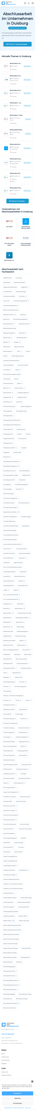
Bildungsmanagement (9, 333)
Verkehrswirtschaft (8, 902)
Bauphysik (23, 314)
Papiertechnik (18, 677)
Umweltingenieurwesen (10, 865)
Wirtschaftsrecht (7, 999)
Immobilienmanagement (21, 484)
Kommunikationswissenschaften (12, 544)
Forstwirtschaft (22, 438)
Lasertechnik (6, 576)
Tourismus (21, 847)
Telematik (23, 838)
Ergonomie (19, 402)
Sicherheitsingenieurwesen (10, 764)
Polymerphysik (7, 714)
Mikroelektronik (7, 659)
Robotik (23, 746)
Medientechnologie (20, 636)
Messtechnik (27, 650)
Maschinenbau (20, 608)
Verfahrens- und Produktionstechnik (13, 884)
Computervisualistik (23, 365)
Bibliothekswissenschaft (9, 328)
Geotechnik (7, 457)
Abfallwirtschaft (7, 278)
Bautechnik (6, 319)
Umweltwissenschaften (10, 875)
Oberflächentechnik (26, 668)
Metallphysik (6, 654)
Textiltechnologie (18, 842)
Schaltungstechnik (8, 751)
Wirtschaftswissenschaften (11, 1003)
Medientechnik (7, 636)
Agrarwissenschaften (19, 282)
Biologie (6, 342)
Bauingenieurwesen (9, 314)
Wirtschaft (19, 962)
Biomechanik (6, 347)
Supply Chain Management (11, 792)
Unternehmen (5, 1060)
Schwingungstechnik (22, 751)
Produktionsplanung (8, 728)
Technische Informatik (10, 806)
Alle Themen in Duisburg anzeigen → (17, 44)
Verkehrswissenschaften (23, 902)
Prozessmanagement (9, 732)
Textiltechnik (6, 842)
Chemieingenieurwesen (17, 356)
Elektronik (6, 388)
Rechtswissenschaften (9, 741)
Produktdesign (19, 714)
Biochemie (22, 333)
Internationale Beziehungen (10, 526)
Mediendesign (20, 627)
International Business (9, 521)
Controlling (7, 369)
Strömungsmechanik (9, 787)
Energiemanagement (23, 392)
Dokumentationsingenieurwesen (12, 374)
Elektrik (20, 383)
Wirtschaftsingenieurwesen (11, 980)
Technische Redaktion (9, 833)
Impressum (28, 1107)
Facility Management (26, 406)
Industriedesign (7, 489)
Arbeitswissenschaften (9, 296)
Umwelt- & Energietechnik (10, 856)
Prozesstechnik (23, 732)
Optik (5, 673)
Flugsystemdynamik (8, 438)
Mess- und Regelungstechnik (11, 650)
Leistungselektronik (8, 585)
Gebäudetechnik (8, 443)
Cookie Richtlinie (8, 1107)
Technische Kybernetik (10, 819)
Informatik (19, 489)
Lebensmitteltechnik (8, 581)
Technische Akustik (25, 797)
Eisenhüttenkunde (8, 383)
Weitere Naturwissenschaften (11, 934)
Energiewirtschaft (21, 397)
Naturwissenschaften (9, 668)
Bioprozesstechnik (19, 347)
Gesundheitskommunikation (11, 461)
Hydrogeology (7, 484)
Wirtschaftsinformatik (9, 971)
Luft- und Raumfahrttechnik (11, 594)
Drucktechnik (6, 379)
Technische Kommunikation (10, 815)
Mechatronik (7, 627)
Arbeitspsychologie (21, 291)
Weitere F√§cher (23, 916)
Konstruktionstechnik (9, 553)
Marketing (20, 604)
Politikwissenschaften (9, 709)
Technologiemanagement (10, 838)
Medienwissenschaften (9, 640)
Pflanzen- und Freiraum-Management (13, 695)
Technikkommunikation (9, 797)
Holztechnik (22, 480)
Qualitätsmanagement (22, 737)
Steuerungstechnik (19, 783)
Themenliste (5, 1057)
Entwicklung (7, 402)
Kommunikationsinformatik (10, 535)
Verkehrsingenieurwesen (10, 897)
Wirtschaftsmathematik (10, 989)
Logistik (6, 590)
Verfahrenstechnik (9, 893)
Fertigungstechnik (8, 434)
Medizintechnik (22, 645)
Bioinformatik (7, 337)
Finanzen (19, 434)
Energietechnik (8, 397)
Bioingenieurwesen (22, 337)
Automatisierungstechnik (21, 301)
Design (17, 369)
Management (8, 604)
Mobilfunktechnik (8, 663)
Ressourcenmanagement (10, 746)
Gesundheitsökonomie (9, 471)
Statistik (6, 783)
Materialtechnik (7, 617)
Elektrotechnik (19, 388)
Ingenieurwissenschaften (11, 512)
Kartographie (25, 526)
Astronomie (6, 301)
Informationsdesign (8, 493)
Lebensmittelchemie (19, 576)
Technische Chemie (21, 801)
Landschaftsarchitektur (9, 572)
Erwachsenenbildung (9, 406)
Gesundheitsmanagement (11, 466)
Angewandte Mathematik (10, 287)
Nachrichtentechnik (23, 663)
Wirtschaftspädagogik (9, 994)
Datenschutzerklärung (18, 1107)
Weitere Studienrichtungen (10, 943)
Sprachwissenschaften (24, 778)
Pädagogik (6, 677)
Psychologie (7, 737)
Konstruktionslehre (21, 549)
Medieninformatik (8, 631)
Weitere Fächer (8, 920)
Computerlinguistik (8, 365)
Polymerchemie (23, 709)
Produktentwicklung (9, 718)
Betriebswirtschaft (9, 324)
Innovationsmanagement (10, 516)
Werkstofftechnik (26, 948)
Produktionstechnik (24, 728)
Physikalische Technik (9, 705)
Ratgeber (4, 1063)
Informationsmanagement (11, 498)
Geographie (6, 452)
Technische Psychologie (25, 829)
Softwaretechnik (7, 769)
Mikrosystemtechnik (21, 659)
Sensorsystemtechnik (9, 755)
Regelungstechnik (24, 741)
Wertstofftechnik (7, 962)
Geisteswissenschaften (10, 448)
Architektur (23, 296)
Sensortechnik (23, 755)
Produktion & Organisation (10, 723)
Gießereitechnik (26, 475)
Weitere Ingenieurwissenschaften (12, 925)
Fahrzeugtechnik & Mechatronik (11, 420)
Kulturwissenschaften (24, 553)
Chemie (28, 351)
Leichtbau (21, 581)
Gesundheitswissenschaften (10, 475)
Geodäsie (23, 448)
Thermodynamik (8, 847)
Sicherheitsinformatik (9, 760)
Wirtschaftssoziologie (21, 999)
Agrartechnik (6, 282)
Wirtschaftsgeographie (9, 966)
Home (3, 1053)
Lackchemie (6, 562)
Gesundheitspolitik (24, 471)
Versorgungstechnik (23, 907)
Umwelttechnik (23, 870)
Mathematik (7, 622)
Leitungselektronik (23, 585)
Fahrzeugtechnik (8, 415)
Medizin (22, 640)
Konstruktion (7, 549)
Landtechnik (23, 572)
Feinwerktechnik (21, 429)
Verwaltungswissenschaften (10, 911)
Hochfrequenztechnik (9, 480)
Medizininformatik (8, 645)
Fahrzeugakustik (7, 411)
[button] (32, 1081)
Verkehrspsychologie (26, 897)
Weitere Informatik (24, 920)
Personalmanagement (20, 686)
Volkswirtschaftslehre (9, 916)
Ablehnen (17, 1098)
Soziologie (23, 774)
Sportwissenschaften (8, 778)
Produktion (24, 718)
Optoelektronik (16, 673)
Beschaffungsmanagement (20, 319)
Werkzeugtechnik (25, 957)
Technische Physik (8, 829)
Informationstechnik (8, 503)
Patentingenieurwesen (9, 682)
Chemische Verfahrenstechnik (11, 360)
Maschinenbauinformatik (24, 613)
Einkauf (16, 379)
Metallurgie (17, 654)
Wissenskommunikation (9, 1008)
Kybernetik (22, 558)
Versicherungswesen (8, 907)
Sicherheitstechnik (26, 764)
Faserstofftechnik (8, 429)
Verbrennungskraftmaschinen (11, 879)
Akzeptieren (17, 1093)
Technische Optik (24, 824)
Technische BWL (7, 801)
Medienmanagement (22, 631)
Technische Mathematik (9, 824)
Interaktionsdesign (26, 516)
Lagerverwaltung (18, 562)
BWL (19, 351)
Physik (18, 700)
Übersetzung (6, 852)
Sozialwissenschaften (22, 769)
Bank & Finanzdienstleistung (10, 310)
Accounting (19, 278)
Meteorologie (27, 654)
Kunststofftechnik (8, 558)
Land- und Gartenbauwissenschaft (12, 567)
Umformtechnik (18, 852)
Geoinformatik (17, 452)
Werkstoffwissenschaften (10, 953)
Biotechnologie (8, 351)
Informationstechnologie (10, 507)
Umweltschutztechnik (9, 870)
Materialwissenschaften (23, 617)
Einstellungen (17, 1103)
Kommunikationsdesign (9, 530)
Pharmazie (7, 700)
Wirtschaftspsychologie (25, 994)
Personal (22, 682)
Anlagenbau (25, 287)
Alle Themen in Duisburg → (17, 201)
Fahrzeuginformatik (21, 411)
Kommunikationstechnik (10, 539)
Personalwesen (7, 691)
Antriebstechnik (7, 291)
